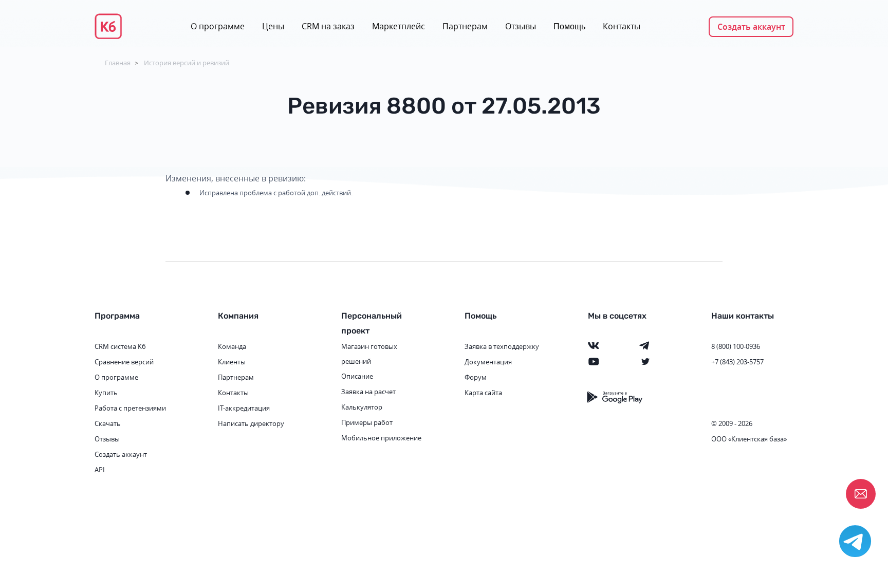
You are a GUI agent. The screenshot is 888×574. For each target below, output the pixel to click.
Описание (357, 376)
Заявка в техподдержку (502, 346)
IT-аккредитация (244, 408)
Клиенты (232, 361)
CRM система (115, 346)
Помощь (569, 26)
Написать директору (251, 423)
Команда (232, 346)
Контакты (621, 26)
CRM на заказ (328, 26)
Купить (106, 392)
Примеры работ (367, 422)
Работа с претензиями (130, 408)
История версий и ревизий (186, 62)
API (100, 469)
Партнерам (465, 26)
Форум (476, 377)
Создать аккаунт (751, 26)
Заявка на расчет (368, 391)
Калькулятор (361, 407)
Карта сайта (483, 392)
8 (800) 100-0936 (735, 346)
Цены (273, 26)
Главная (118, 62)
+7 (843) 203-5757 (737, 361)
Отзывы (520, 26)
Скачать (108, 423)
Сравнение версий (124, 361)
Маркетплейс (398, 26)
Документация (488, 361)
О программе (218, 26)
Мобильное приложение (381, 437)
